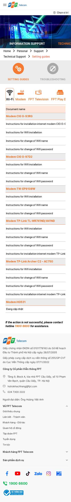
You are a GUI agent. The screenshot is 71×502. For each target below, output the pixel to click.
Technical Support (14, 56)
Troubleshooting (52, 79)
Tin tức (6, 444)
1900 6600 (22, 326)
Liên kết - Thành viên (14, 417)
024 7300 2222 (16, 391)
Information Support (27, 43)
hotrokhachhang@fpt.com (22, 386)
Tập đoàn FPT (10, 433)
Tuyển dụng (9, 439)
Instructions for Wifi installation (24, 132)
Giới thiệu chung (11, 411)
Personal (22, 51)
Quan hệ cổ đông (12, 428)
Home (7, 51)
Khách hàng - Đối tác (14, 422)
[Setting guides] (18, 68)
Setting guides (41, 56)
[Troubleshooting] (52, 68)
